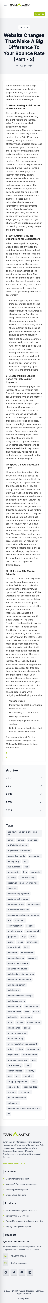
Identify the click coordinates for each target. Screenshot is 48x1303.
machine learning (16, 958)
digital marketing (16, 904)
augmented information (19, 850)
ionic (26, 947)
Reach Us (39, 14)
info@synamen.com (18, 1263)
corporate (35, 872)
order (10, 1049)
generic (29, 926)
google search (32, 931)
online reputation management (22, 1044)
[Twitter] (14, 1272)
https (32, 936)
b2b (25, 861)
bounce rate (13, 872)
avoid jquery (13, 861)
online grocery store (17, 1033)
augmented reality (16, 856)
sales (28, 1065)
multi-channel (14, 1012)
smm (34, 1081)
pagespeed (13, 1054)
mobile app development (19, 979)
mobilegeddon (32, 1006)
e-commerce (34, 904)
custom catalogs (28, 877)
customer (12, 888)
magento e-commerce (18, 963)
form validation (15, 926)
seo (17, 1076)
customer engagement (18, 893)
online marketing (15, 1038)
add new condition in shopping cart (22, 833)
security (30, 1071)
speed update (30, 1087)
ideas (20, 942)
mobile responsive (16, 1001)
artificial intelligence (17, 845)
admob (21, 840)
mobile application (16, 985)
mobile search (14, 1006)
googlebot (12, 936)
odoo (10, 1022)
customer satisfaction (18, 899)
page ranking (33, 1049)
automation (34, 856)
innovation (32, 942)
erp (9, 920)
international (14, 947)
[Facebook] (6, 1272)
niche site (12, 1017)
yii (9, 1114)
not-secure (26, 1017)
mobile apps (13, 990)
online (27, 1028)
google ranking (15, 931)
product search (30, 1054)
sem (9, 1076)
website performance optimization (24, 1108)
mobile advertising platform (21, 974)
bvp (25, 872)
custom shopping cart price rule (22, 883)
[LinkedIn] (30, 1272)
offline (20, 1022)
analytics (32, 840)
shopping (27, 1076)
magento (32, 958)
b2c (26, 867)
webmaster (13, 1103)
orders (20, 1049)
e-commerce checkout (18, 910)
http (24, 936)
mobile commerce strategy (20, 995)
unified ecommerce (17, 1097)
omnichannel (14, 1028)
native (36, 1012)
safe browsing (14, 1065)
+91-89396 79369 (18, 1256)
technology (25, 1092)
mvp (27, 1012)
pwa (34, 1060)
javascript (12, 952)
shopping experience (17, 1081)
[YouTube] (22, 1272)
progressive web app (17, 1060)
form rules (20, 920)
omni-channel (33, 1022)
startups (12, 1092)
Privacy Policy (24, 1298)
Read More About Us (12, 1163)
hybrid (10, 942)
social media (13, 1087)
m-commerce (27, 952)
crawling (12, 877)
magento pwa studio (17, 969)
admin (10, 840)
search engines (15, 1071)
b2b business (14, 867)
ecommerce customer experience (23, 915)
